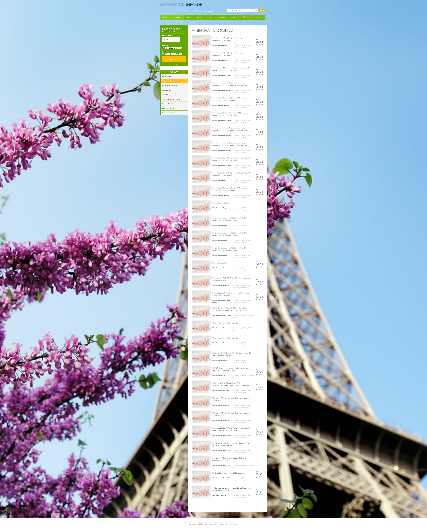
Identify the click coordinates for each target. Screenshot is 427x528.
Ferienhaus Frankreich (195, 524)
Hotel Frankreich (242, 523)
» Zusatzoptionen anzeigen (170, 64)
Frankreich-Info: (167, 23)
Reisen (165, 17)
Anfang (165, 46)
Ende (164, 51)
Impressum (212, 521)
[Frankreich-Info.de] (181, 4)
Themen (199, 17)
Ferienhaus (177, 17)
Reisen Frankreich (231, 523)
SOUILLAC (174, 72)
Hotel (189, 17)
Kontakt (207, 521)
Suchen (262, 10)
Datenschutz (219, 521)
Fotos (210, 17)
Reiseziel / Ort (168, 35)
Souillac (179, 23)
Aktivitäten (222, 17)
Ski (234, 17)
